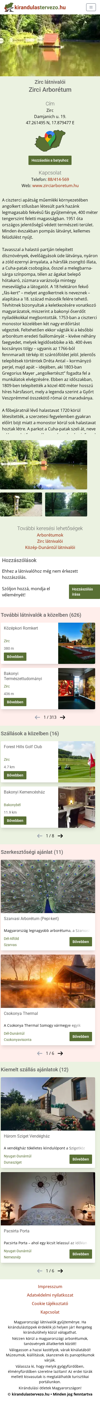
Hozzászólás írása (82, 591)
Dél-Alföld (11, 939)
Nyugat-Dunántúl (17, 1156)
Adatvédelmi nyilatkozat (50, 1295)
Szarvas (10, 945)
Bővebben (15, 657)
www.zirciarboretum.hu (55, 185)
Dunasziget (13, 1162)
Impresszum (50, 1286)
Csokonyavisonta (18, 1040)
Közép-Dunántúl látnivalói (50, 547)
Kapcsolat (50, 1312)
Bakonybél (12, 805)
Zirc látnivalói (50, 541)
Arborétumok (50, 535)
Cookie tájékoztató (50, 1303)
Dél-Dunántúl (14, 1033)
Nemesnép (12, 1257)
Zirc (7, 641)
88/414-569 (58, 179)
